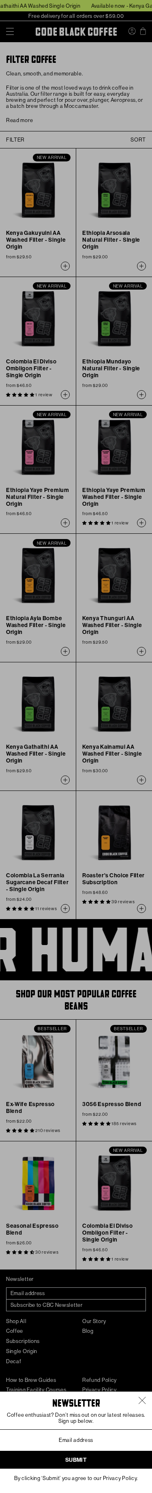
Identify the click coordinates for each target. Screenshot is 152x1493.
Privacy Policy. (120, 1478)
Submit (76, 1459)
